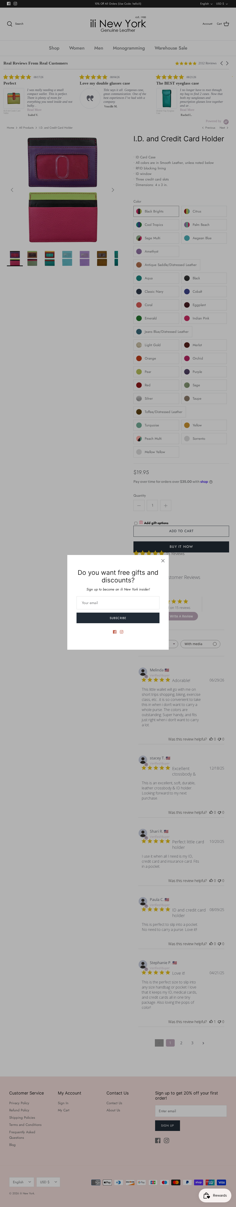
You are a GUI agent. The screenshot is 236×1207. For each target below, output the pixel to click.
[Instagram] (121, 632)
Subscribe (118, 618)
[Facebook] (114, 632)
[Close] (163, 561)
